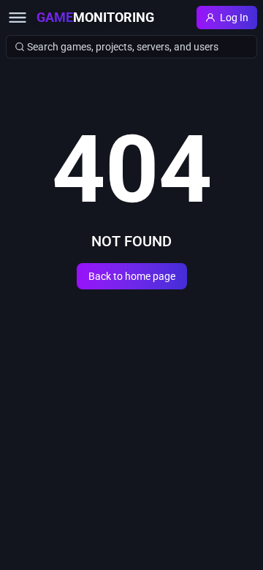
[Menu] (17, 17)
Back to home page (131, 276)
